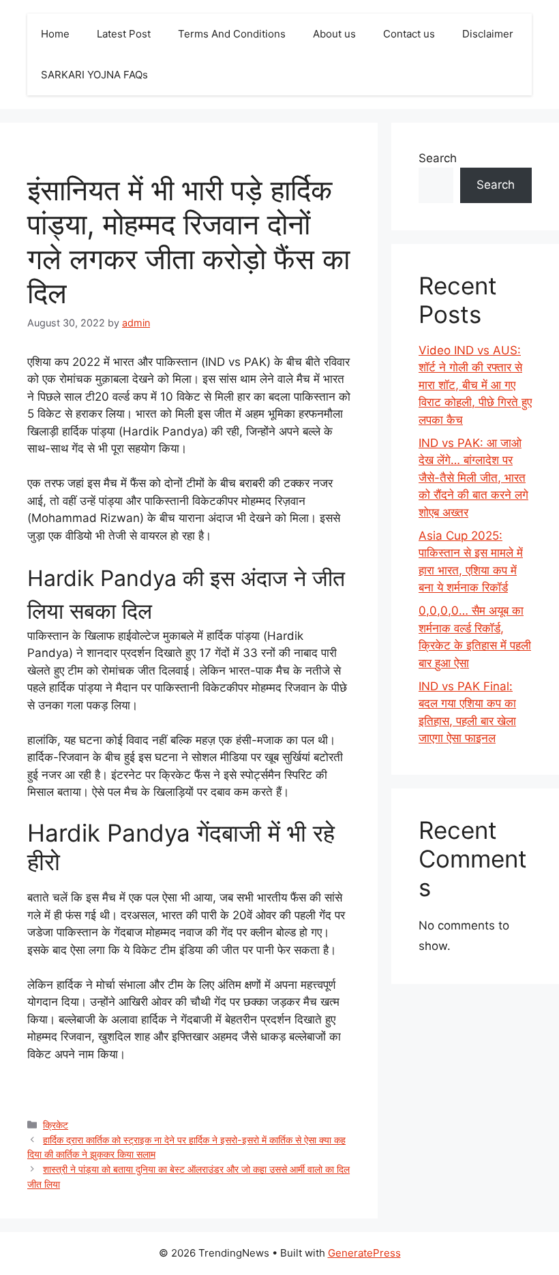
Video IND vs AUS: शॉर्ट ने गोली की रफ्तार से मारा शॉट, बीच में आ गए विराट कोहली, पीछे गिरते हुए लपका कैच (475, 385)
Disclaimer (487, 33)
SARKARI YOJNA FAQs (94, 74)
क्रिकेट (55, 1125)
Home (55, 33)
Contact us (409, 33)
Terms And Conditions (232, 33)
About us (334, 33)
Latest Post (124, 33)
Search (438, 158)
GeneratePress (364, 1252)
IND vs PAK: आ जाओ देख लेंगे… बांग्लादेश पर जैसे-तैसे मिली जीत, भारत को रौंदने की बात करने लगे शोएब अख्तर (473, 477)
